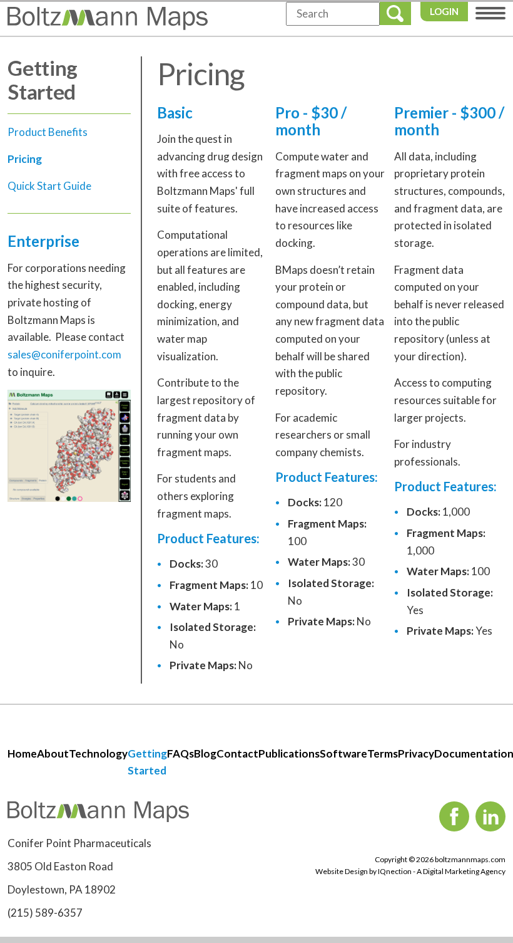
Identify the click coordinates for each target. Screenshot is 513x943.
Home (22, 753)
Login (444, 11)
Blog (205, 753)
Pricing (25, 158)
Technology (98, 753)
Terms (382, 753)
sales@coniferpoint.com (64, 354)
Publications (289, 753)
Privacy (416, 753)
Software (343, 753)
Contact (237, 753)
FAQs (180, 753)
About (53, 753)
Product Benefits (48, 131)
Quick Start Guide (49, 185)
